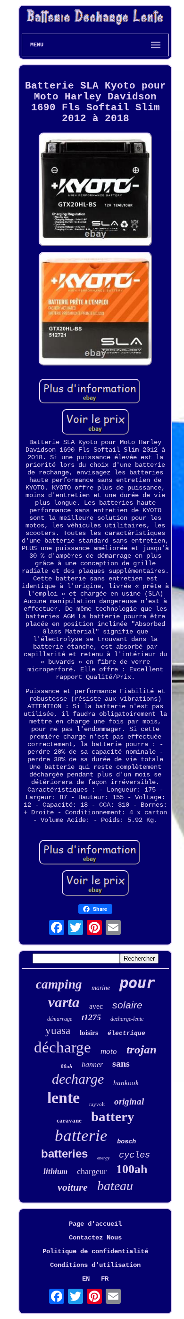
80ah (66, 1066)
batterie (81, 1135)
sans (121, 1063)
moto (108, 1051)
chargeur (92, 1171)
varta (64, 1002)
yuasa (57, 1030)
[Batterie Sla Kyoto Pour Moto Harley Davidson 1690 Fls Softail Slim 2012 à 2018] (95, 190)
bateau (115, 1185)
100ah (131, 1169)
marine (101, 987)
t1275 (91, 1017)
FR (105, 1279)
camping (59, 984)
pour (137, 983)
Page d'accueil (95, 1224)
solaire (127, 1004)
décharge (62, 1047)
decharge (78, 1079)
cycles (134, 1155)
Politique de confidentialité (95, 1251)
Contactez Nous (95, 1237)
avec (96, 1006)
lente (63, 1097)
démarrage (59, 1019)
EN (86, 1279)
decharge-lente (126, 1019)
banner (92, 1065)
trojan (141, 1049)
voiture (73, 1187)
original (129, 1101)
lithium (55, 1171)
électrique (126, 1033)
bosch (126, 1141)
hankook (126, 1083)
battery (112, 1116)
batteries (64, 1153)
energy (103, 1157)
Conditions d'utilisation (95, 1265)
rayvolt (97, 1104)
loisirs (89, 1032)
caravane (69, 1120)
